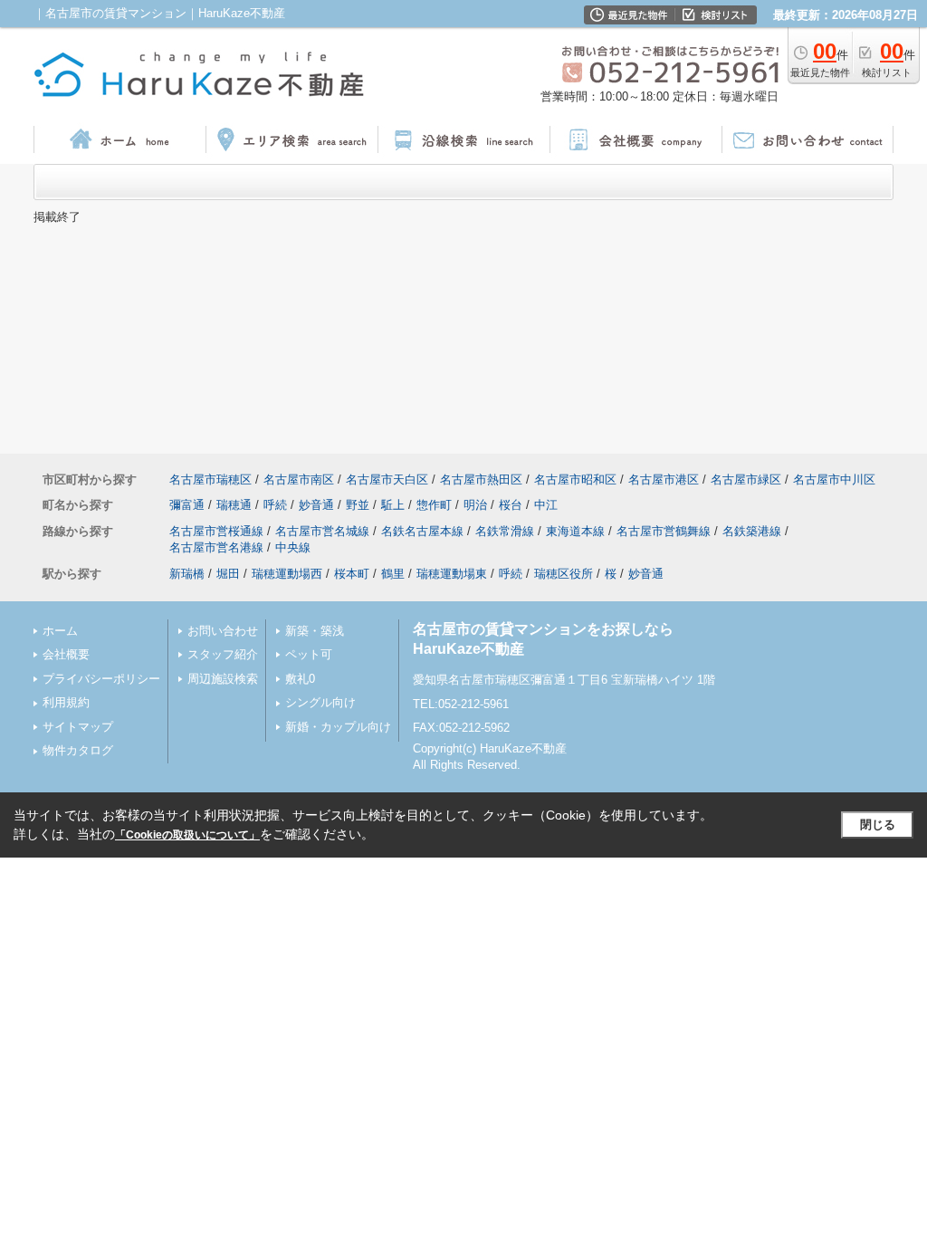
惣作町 (434, 505)
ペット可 (308, 654)
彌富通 (187, 505)
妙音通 (316, 505)
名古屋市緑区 (746, 479)
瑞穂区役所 (563, 573)
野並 (357, 505)
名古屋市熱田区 (481, 479)
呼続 (275, 505)
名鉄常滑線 (504, 531)
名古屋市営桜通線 (216, 531)
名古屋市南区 (298, 479)
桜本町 (351, 573)
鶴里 (393, 573)
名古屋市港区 (663, 479)
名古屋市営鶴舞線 (663, 531)
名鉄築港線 (751, 531)
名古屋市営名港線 (216, 547)
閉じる (877, 824)
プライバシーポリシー (101, 679)
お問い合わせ (222, 631)
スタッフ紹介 (222, 654)
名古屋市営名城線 (322, 531)
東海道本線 (575, 531)
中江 (546, 505)
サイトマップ (78, 727)
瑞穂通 (234, 505)
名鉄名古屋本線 (422, 531)
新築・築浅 (314, 631)
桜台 (510, 505)
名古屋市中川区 (834, 479)
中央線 (293, 547)
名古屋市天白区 (387, 479)
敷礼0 (300, 679)
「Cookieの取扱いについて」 (187, 835)
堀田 (228, 573)
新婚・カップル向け (338, 727)
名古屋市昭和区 (575, 479)
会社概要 (66, 654)
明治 (475, 505)
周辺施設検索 (222, 679)
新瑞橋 (187, 573)
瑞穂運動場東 (451, 573)
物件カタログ (78, 750)
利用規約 (66, 702)
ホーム (60, 631)
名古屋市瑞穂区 (210, 479)
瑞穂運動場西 (287, 573)
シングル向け (320, 702)
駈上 (393, 505)
